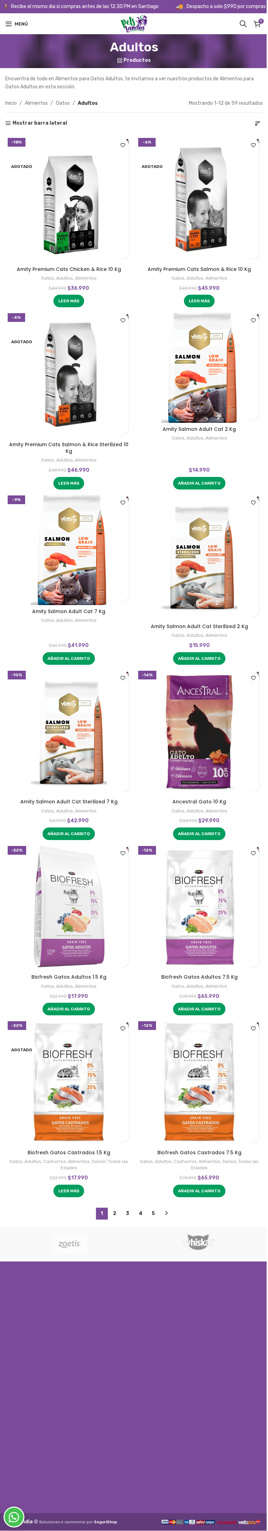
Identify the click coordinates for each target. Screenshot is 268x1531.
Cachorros (54, 1161)
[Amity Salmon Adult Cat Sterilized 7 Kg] (68, 731)
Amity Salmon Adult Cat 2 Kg (199, 429)
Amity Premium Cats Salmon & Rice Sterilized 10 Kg (68, 448)
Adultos (64, 278)
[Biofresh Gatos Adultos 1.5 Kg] (68, 907)
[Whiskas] (198, 1244)
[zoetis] (69, 1244)
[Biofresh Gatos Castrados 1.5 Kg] (68, 1082)
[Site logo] (134, 24)
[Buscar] (243, 24)
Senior (99, 1161)
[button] (199, 483)
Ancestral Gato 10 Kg (199, 801)
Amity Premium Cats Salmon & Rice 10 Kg (199, 269)
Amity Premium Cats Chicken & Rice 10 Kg (69, 269)
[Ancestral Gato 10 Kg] (199, 731)
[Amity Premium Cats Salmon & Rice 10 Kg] (199, 199)
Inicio (11, 103)
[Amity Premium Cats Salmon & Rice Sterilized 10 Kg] (68, 374)
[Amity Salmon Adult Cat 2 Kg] (199, 366)
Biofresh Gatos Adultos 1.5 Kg (68, 976)
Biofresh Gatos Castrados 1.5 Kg (69, 1152)
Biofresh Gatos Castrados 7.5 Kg (199, 1152)
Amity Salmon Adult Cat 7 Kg (68, 611)
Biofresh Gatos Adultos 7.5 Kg (199, 976)
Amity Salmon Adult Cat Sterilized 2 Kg (199, 626)
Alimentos (36, 103)
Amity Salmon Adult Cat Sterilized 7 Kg (69, 801)
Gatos (63, 103)
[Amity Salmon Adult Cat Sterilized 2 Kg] (199, 556)
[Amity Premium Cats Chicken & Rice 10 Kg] (68, 199)
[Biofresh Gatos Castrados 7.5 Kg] (199, 1082)
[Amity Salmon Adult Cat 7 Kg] (68, 549)
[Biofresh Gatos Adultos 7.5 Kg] (199, 907)
